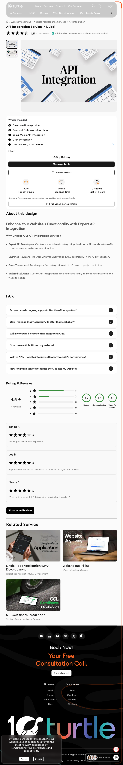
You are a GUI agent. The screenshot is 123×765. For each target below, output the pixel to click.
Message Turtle (61, 164)
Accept (24, 759)
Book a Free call (61, 673)
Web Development (64, 13)
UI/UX (31, 13)
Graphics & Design (90, 13)
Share (11, 151)
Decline (38, 759)
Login (109, 6)
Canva (44, 13)
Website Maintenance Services (49, 21)
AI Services (16, 13)
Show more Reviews (20, 510)
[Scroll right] (111, 13)
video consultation (63, 203)
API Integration (77, 21)
